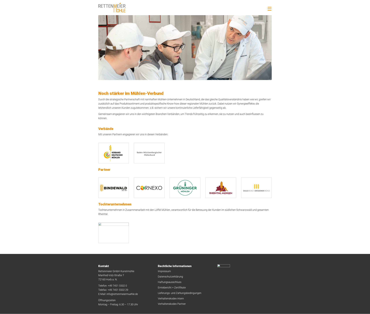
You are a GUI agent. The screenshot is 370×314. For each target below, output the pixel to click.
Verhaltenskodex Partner (172, 303)
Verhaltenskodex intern (171, 298)
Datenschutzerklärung (170, 276)
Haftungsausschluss (169, 282)
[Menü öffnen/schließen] (269, 8)
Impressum (164, 271)
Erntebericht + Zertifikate (172, 287)
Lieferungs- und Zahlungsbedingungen (179, 293)
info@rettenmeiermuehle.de (122, 294)
